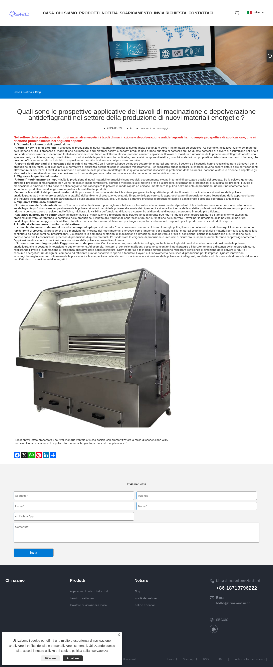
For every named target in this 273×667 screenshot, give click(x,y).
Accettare (73, 658)
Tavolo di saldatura (82, 598)
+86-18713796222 (236, 588)
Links (170, 659)
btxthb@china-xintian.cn (233, 603)
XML (221, 659)
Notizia (27, 92)
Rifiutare (50, 658)
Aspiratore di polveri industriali (89, 591)
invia (33, 552)
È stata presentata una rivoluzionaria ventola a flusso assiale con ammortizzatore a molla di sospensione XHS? (99, 439)
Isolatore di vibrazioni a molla (88, 605)
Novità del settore (146, 598)
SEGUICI (222, 620)
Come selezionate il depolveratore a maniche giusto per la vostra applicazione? (76, 443)
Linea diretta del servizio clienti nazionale (238, 581)
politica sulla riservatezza (249, 659)
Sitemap (188, 659)
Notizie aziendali (145, 605)
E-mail (220, 597)
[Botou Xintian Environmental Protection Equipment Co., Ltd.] (19, 21)
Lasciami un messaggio (154, 128)
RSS (206, 659)
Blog (38, 92)
